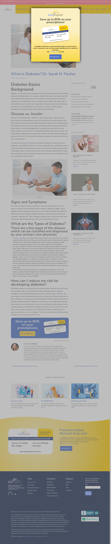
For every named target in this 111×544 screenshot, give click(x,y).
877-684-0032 (54, 52)
